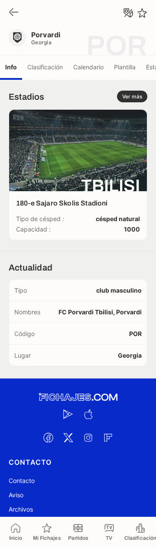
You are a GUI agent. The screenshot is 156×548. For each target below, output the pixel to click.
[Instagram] (87, 437)
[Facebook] (48, 437)
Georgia (41, 42)
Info (11, 67)
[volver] (14, 13)
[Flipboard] (107, 437)
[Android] (68, 414)
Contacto (22, 480)
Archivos (21, 509)
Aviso (16, 495)
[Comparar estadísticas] (128, 13)
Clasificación (45, 67)
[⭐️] (142, 13)
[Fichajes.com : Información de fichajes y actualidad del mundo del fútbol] (78, 397)
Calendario (88, 67)
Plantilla (125, 67)
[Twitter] (68, 437)
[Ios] (87, 414)
